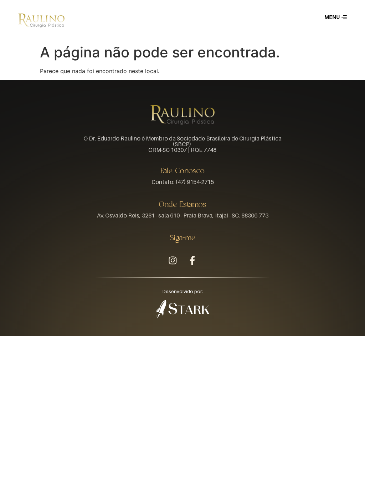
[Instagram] (173, 261)
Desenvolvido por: (183, 291)
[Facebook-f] (192, 261)
